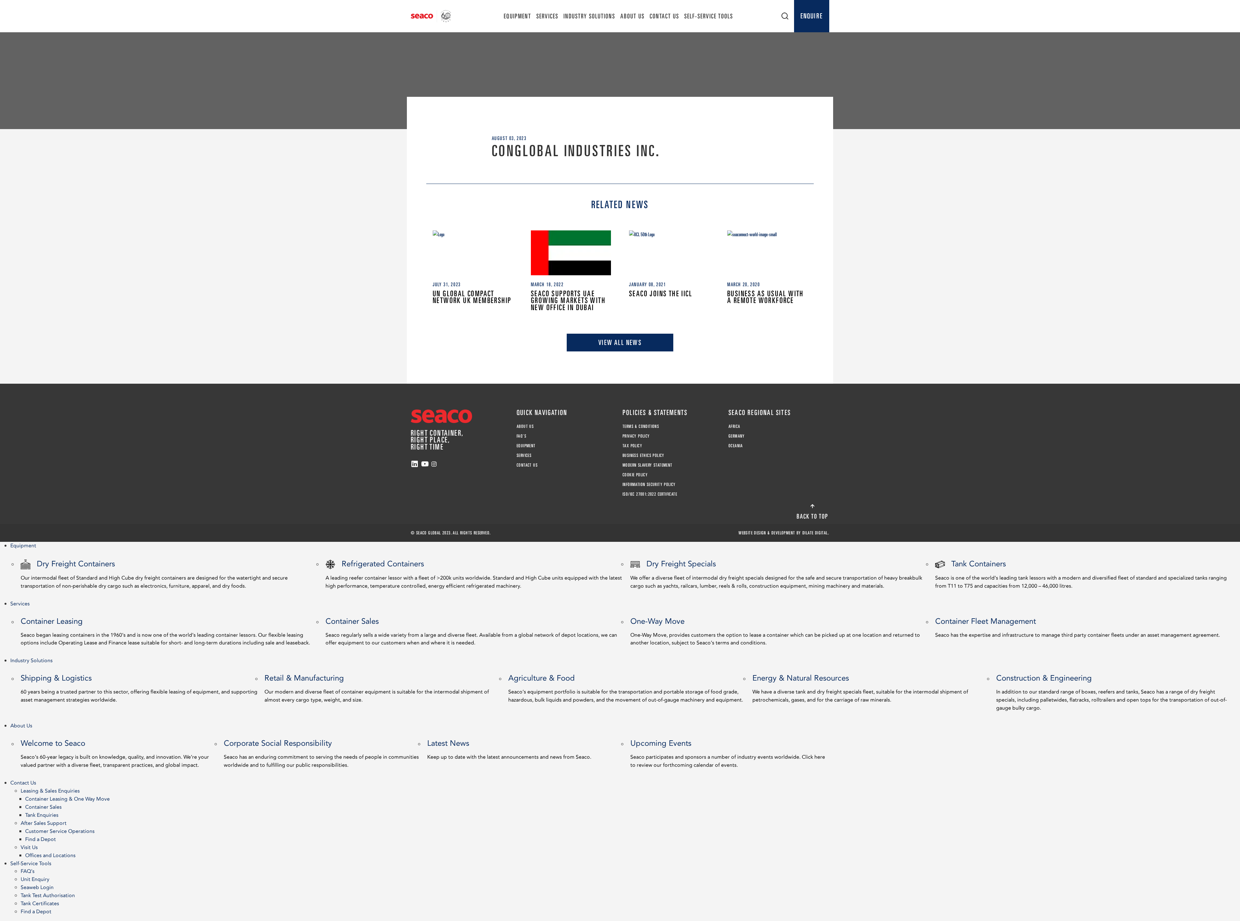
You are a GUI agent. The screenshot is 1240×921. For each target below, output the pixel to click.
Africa (734, 426)
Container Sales (471, 631)
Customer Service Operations (60, 831)
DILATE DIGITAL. (815, 532)
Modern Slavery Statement (648, 465)
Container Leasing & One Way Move (67, 799)
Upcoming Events (727, 753)
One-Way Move (775, 631)
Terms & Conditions (641, 426)
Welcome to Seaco (115, 753)
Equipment (517, 16)
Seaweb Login (37, 887)
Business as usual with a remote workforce (765, 297)
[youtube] (425, 464)
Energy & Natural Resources (860, 688)
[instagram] (434, 464)
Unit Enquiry (35, 879)
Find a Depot (40, 839)
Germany (736, 436)
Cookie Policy (635, 474)
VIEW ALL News (620, 342)
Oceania (735, 445)
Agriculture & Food (625, 688)
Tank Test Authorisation (48, 895)
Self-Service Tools (708, 16)
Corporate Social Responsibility (321, 753)
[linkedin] (414, 464)
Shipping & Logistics (139, 688)
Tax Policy (632, 445)
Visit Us (29, 847)
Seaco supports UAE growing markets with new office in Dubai (568, 300)
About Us (632, 16)
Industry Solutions (589, 16)
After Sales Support (44, 823)
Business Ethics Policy (644, 455)
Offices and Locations (50, 855)
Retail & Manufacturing (376, 688)
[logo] (431, 16)
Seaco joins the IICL (660, 293)
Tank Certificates (40, 903)
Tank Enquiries (41, 815)
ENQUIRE (812, 16)
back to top (812, 516)
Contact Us (664, 16)
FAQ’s (521, 436)
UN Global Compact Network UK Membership (472, 297)
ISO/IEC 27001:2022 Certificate (650, 494)
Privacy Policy (636, 436)
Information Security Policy (649, 484)
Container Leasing (165, 631)
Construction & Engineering (1111, 692)
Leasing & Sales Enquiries (50, 791)
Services (547, 16)
